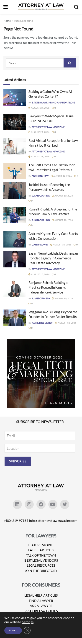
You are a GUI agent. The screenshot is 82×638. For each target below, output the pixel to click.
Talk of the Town (41, 555)
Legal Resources (41, 565)
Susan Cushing (41, 195)
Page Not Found (23, 20)
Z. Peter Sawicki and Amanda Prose (53, 102)
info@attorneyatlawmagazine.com (53, 520)
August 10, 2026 (63, 195)
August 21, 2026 (40, 156)
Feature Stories (41, 545)
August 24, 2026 (40, 107)
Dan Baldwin (40, 244)
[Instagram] (29, 504)
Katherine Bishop (42, 322)
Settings (27, 622)
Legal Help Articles (41, 595)
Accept (13, 630)
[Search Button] (70, 62)
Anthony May (40, 176)
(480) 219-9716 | (16, 520)
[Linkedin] (17, 504)
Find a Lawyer (41, 601)
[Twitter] (64, 504)
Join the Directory (41, 571)
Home (7, 20)
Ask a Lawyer (41, 606)
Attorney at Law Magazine (48, 127)
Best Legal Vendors (41, 560)
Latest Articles (41, 550)
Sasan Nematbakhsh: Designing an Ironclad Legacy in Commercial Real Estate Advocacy (53, 258)
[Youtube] (52, 504)
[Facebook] (41, 504)
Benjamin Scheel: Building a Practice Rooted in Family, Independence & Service (48, 287)
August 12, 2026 (62, 176)
